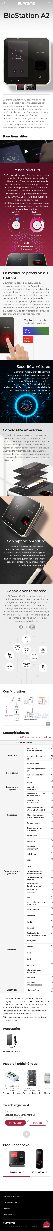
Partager (37, 1123)
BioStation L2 (39, 1172)
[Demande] (46, 1224)
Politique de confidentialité (11, 1196)
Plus (26, 1134)
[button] (20, 87)
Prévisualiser (15, 1123)
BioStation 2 (17, 1172)
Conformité (6, 1208)
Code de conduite (8, 1214)
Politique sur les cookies (10, 1202)
